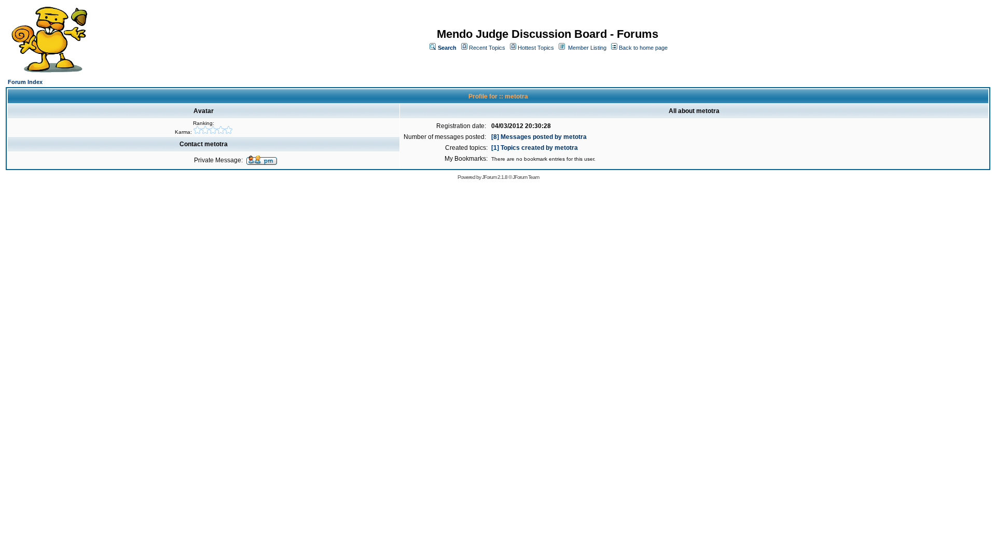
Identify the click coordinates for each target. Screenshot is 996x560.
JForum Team (526, 177)
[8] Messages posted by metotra (539, 137)
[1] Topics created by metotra (534, 147)
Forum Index (25, 82)
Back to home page (643, 48)
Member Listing (587, 48)
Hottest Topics (536, 48)
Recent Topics (487, 48)
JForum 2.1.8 (494, 177)
